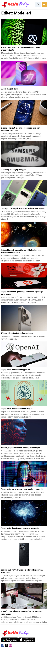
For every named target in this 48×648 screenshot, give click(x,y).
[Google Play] (9, 641)
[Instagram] (10, 645)
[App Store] (26, 641)
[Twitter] (6, 645)
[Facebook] (2, 645)
